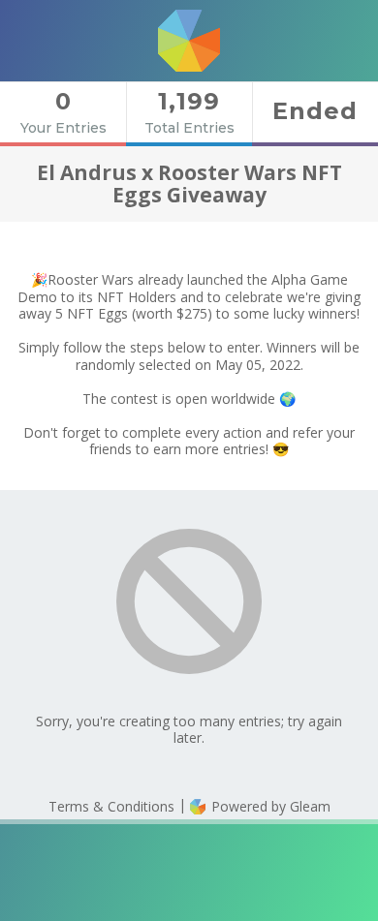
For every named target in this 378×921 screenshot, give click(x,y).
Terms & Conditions (111, 806)
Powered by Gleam (269, 806)
